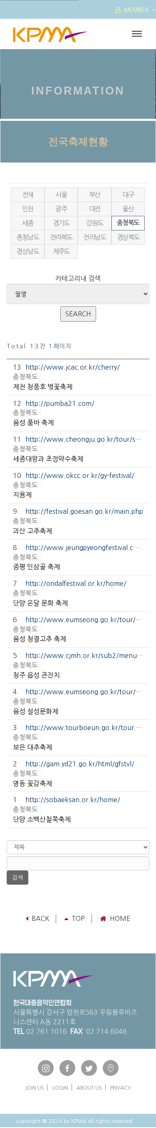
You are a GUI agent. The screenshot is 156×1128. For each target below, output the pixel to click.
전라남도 (94, 237)
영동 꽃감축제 (32, 783)
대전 (94, 208)
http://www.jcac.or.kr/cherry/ (72, 367)
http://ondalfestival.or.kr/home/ (75, 583)
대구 (128, 194)
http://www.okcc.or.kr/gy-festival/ (79, 475)
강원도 (94, 223)
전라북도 (61, 237)
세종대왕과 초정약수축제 (48, 458)
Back (40, 918)
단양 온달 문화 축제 (40, 603)
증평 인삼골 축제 (36, 566)
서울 (61, 194)
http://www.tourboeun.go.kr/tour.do (84, 727)
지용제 (22, 494)
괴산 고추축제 (32, 531)
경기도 (61, 223)
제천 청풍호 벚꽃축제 (42, 386)
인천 (27, 208)
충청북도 (128, 223)
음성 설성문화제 (35, 711)
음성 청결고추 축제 (39, 638)
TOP (78, 918)
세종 (27, 223)
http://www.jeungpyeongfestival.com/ (85, 547)
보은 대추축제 (32, 747)
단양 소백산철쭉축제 (42, 819)
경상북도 (128, 237)
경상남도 (27, 251)
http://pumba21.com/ (59, 403)
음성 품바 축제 (33, 422)
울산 (128, 208)
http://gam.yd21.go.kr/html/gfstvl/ (79, 763)
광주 (61, 208)
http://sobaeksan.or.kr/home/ (72, 799)
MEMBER (136, 10)
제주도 (61, 251)
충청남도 (27, 237)
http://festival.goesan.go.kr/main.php (84, 511)
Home (120, 918)
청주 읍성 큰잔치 (36, 675)
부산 (94, 194)
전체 (27, 194)
